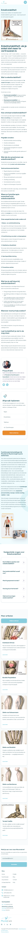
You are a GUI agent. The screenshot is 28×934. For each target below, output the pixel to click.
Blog (14, 877)
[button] (25, 2)
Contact (15, 879)
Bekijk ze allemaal (14, 620)
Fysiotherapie (5, 877)
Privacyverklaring (5, 931)
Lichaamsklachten (6, 882)
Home (3, 874)
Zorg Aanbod (5, 879)
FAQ (14, 882)
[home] (4, 2)
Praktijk (14, 874)
